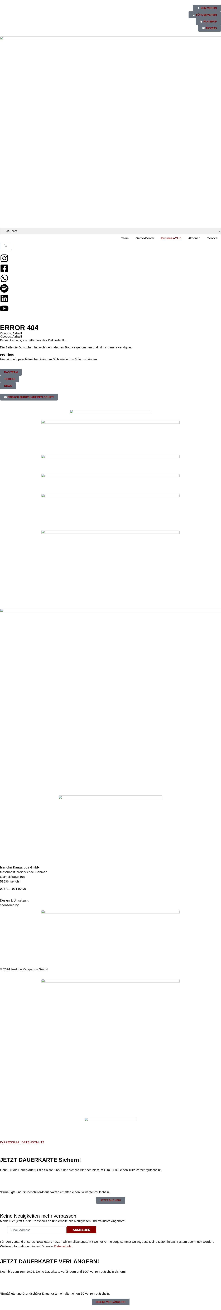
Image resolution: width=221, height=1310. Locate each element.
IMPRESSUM (9, 1142)
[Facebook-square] (4, 268)
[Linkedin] (4, 298)
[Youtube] (4, 308)
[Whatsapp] (4, 278)
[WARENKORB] (5, 245)
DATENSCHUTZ (32, 1142)
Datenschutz (62, 1246)
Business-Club (171, 238)
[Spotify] (4, 288)
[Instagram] (4, 258)
